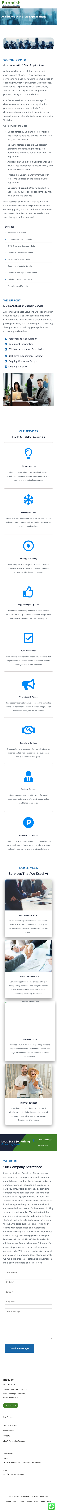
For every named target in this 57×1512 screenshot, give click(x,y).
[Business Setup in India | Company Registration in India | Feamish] (11, 4)
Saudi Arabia (39, 1501)
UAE (15, 1501)
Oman (8, 1501)
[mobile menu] (53, 4)
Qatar (21, 1501)
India (49, 1501)
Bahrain (29, 1501)
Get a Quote (11, 1405)
